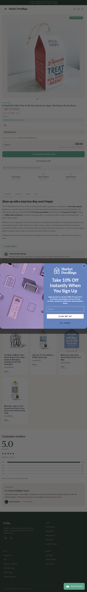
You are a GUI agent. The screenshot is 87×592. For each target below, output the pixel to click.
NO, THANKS (65, 323)
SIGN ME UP (65, 316)
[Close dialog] (84, 266)
